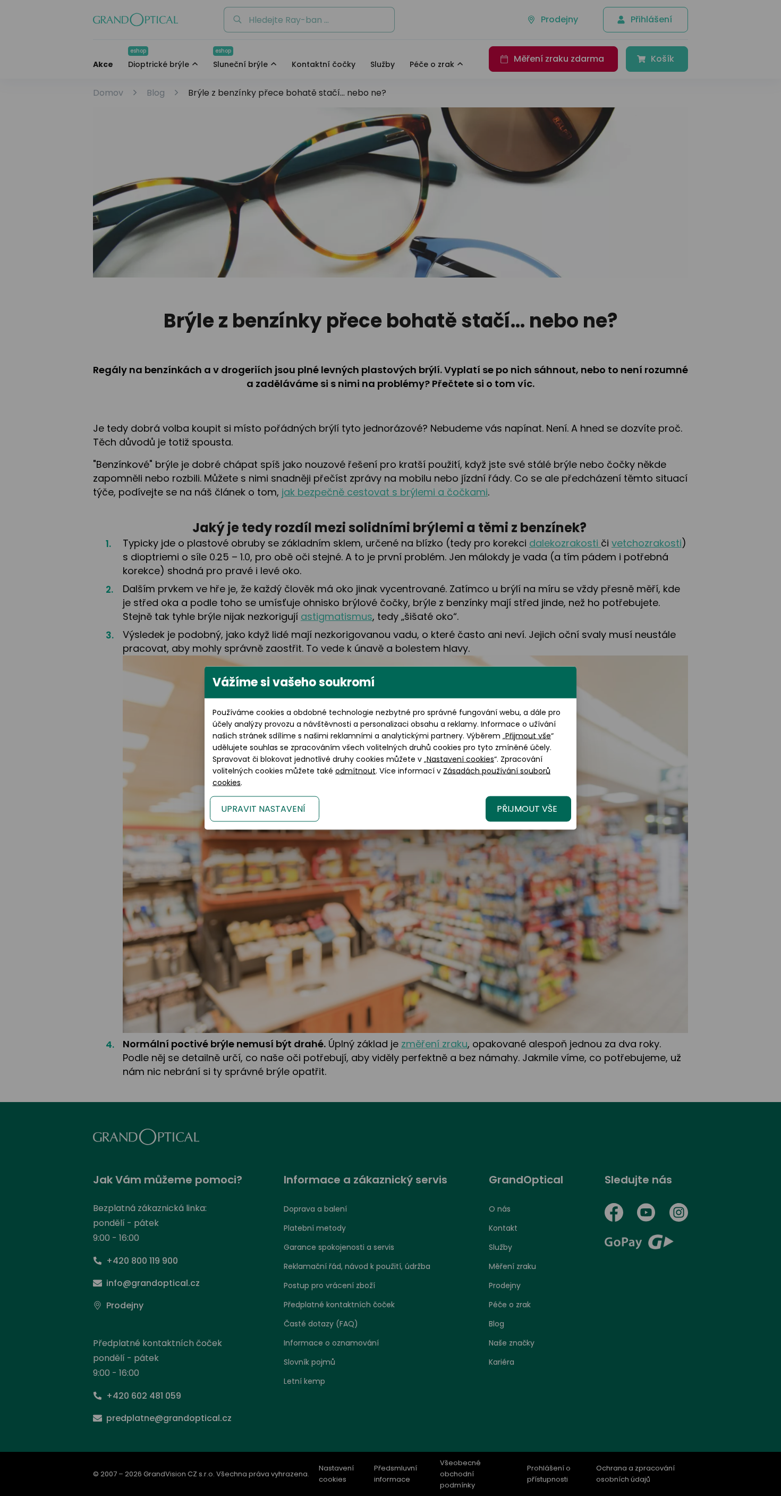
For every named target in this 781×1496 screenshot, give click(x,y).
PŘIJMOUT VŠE (527, 809)
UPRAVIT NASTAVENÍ (263, 809)
